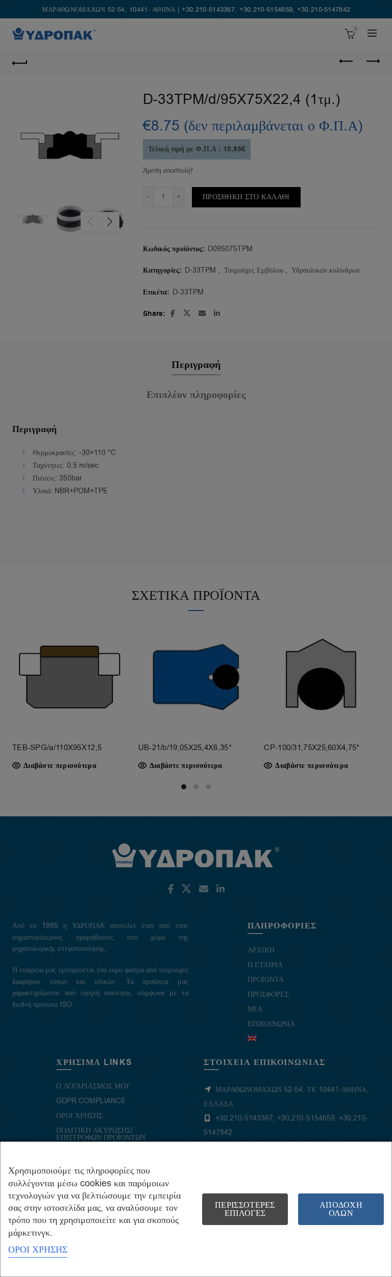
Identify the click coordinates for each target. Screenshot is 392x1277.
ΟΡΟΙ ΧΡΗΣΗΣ (37, 1249)
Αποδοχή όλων (341, 1209)
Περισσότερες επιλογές (245, 1209)
